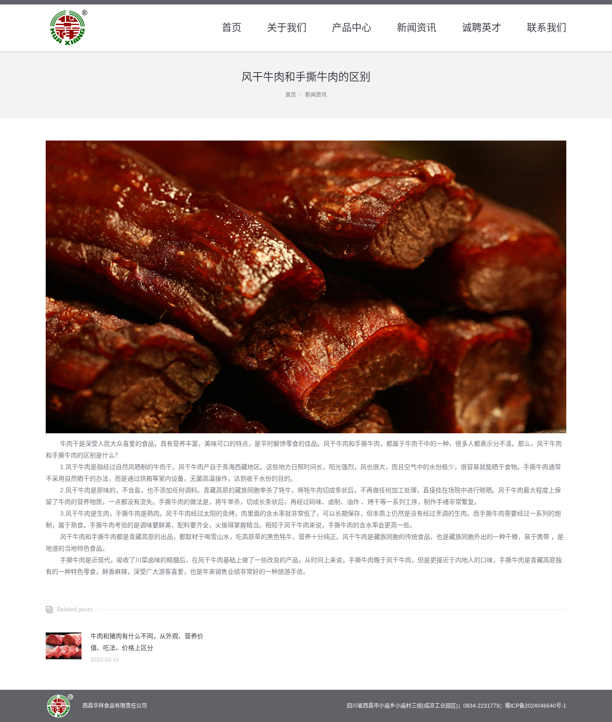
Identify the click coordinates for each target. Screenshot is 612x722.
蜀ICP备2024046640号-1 (535, 706)
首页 (290, 95)
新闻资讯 (316, 95)
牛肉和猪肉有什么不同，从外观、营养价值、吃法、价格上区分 (147, 641)
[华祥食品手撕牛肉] (306, 287)
